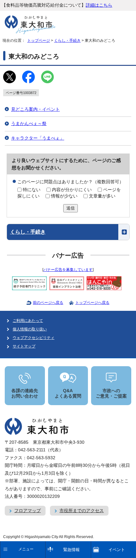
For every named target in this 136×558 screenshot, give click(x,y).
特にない (31, 189)
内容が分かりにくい (72, 189)
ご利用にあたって (28, 320)
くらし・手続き (67, 40)
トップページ (38, 40)
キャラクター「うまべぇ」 (37, 138)
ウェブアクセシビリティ (33, 337)
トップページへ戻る (92, 302)
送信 (70, 208)
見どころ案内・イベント (35, 109)
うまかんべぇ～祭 (28, 123)
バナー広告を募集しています (68, 269)
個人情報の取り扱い (30, 329)
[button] (68, 232)
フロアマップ (27, 510)
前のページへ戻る (48, 302)
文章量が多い (102, 196)
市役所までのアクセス (81, 510)
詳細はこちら (99, 5)
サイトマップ (24, 346)
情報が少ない (64, 196)
